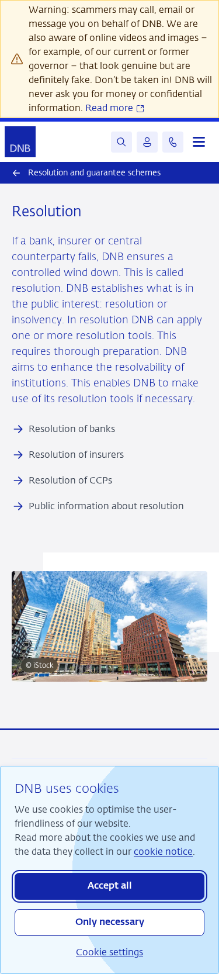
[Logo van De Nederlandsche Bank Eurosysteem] (20, 141)
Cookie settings (109, 952)
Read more (110, 107)
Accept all (110, 886)
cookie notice (163, 851)
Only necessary (109, 922)
